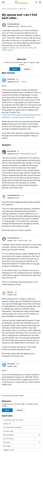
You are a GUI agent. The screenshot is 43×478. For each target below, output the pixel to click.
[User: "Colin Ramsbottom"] (4, 196)
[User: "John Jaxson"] (4, 80)
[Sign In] (40, 2)
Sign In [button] (14, 69)
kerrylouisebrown (13, 24)
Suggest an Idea (8, 450)
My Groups (7, 446)
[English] (21, 2)
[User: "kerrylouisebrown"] (4, 25)
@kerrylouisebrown (10, 299)
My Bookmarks (21, 435)
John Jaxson (11, 79)
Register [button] (27, 69)
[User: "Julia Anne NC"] (4, 152)
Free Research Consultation (12, 427)
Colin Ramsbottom (13, 195)
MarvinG (10, 292)
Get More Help (8, 431)
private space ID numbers (24, 48)
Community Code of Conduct (13, 420)
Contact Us (7, 424)
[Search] (36, 2)
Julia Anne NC (11, 151)
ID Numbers (11, 48)
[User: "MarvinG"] (4, 293)
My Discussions (8, 439)
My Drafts (21, 442)
